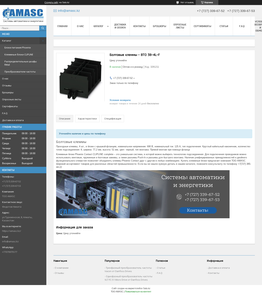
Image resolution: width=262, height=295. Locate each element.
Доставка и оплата (13, 120)
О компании (61, 267)
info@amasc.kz (10, 241)
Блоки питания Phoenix (17, 47)
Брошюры (8, 92)
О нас (5, 78)
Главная (62, 26)
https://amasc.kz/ (11, 231)
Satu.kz (146, 288)
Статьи (224, 26)
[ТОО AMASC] (23, 14)
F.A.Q (4, 113)
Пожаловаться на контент (138, 291)
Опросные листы (11, 99)
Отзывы (6, 85)
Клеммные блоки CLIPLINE (18, 54)
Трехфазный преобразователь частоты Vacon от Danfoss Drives (128, 269)
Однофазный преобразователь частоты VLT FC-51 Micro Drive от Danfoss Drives (128, 278)
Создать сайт (51, 2)
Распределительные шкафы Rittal (20, 63)
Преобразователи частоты (20, 71)
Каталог (6, 40)
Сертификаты (10, 106)
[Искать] (42, 28)
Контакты (139, 26)
